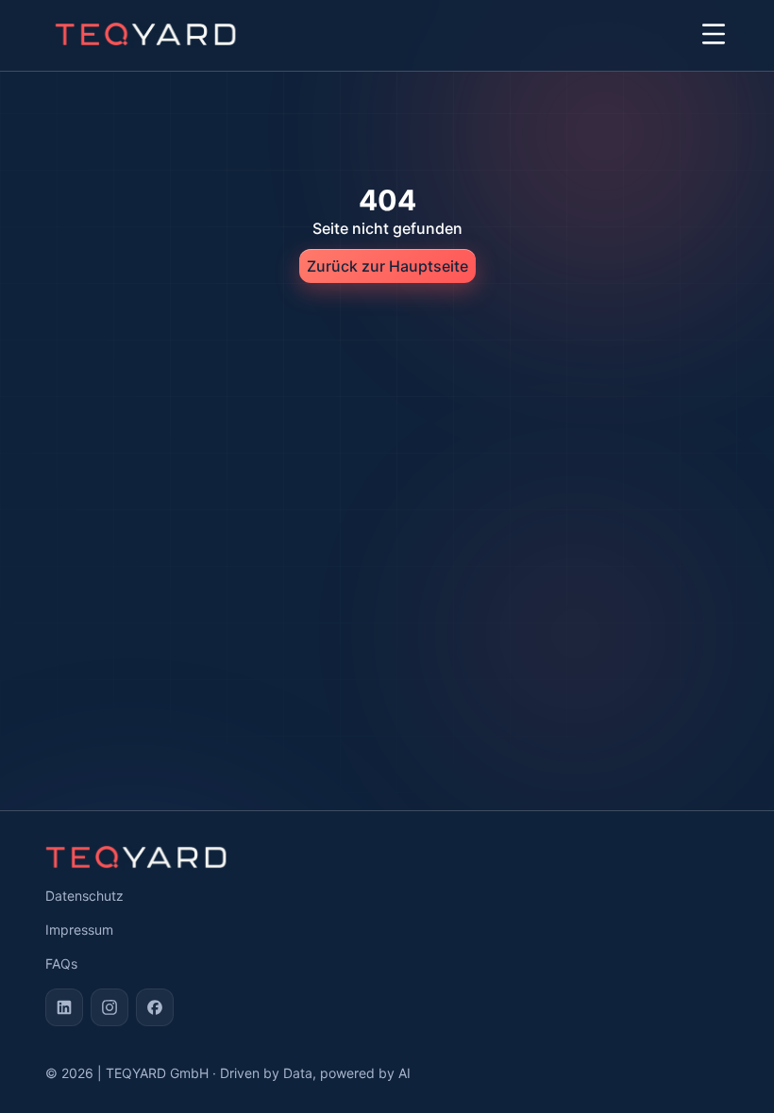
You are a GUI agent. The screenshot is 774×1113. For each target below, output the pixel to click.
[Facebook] (155, 1007)
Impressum (79, 930)
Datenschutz (84, 896)
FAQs (61, 963)
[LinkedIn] (64, 1007)
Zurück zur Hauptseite (387, 266)
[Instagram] (109, 1007)
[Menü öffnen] (713, 34)
